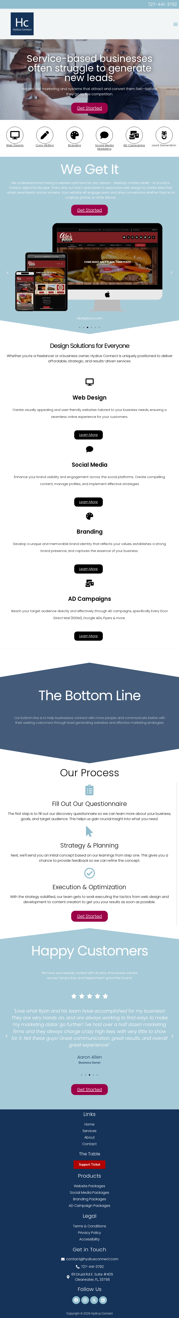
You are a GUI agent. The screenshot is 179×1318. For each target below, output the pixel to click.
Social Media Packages (89, 1192)
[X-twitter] (94, 1300)
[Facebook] (76, 1300)
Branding (74, 145)
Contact (89, 1143)
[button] (175, 23)
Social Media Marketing (104, 147)
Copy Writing (45, 145)
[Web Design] (14, 135)
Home (89, 1124)
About (89, 1137)
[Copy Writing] (44, 135)
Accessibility (89, 1239)
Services (89, 1130)
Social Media (89, 465)
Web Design (15, 145)
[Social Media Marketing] (104, 135)
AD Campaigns (134, 145)
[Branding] (74, 135)
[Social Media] (89, 449)
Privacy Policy (89, 1232)
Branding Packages (89, 1199)
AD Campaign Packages (89, 1205)
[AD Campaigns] (134, 135)
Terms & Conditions (89, 1226)
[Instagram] (85, 1300)
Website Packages (89, 1186)
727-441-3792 (162, 4)
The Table (89, 1154)
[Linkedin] (103, 1300)
